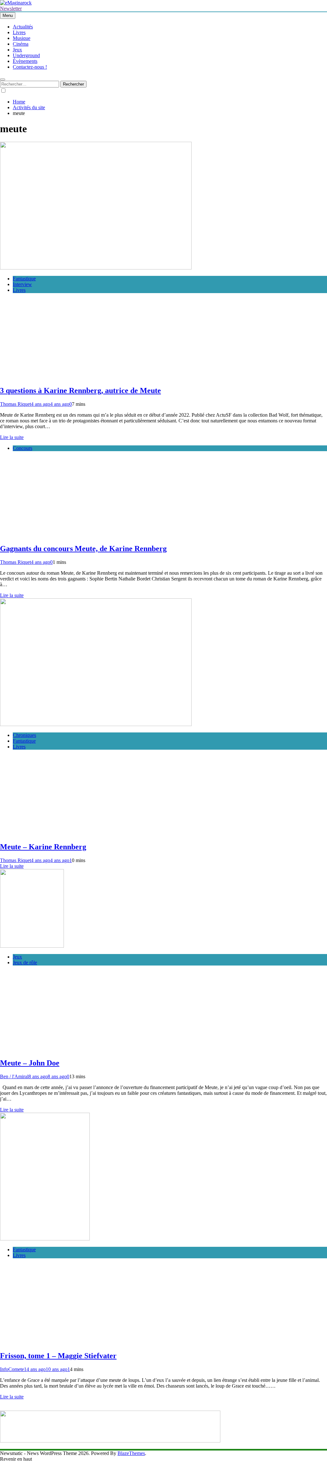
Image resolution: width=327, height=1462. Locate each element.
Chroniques (24, 735)
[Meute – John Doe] (32, 946)
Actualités (23, 26)
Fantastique (24, 278)
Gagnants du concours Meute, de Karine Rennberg (83, 548)
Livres (19, 32)
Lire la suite (12, 437)
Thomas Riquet (15, 404)
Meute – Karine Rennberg (43, 847)
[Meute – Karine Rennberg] (96, 724)
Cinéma (20, 44)
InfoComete (12, 1369)
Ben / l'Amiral (14, 1076)
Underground (26, 55)
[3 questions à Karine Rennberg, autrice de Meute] (96, 267)
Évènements (25, 61)
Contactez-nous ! (30, 67)
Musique (21, 38)
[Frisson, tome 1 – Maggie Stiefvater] (45, 1238)
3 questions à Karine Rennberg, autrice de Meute (80, 390)
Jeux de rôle (25, 962)
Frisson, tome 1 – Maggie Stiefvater (58, 1356)
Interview (22, 284)
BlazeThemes (131, 1453)
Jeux (17, 49)
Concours (22, 448)
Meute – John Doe (29, 1063)
